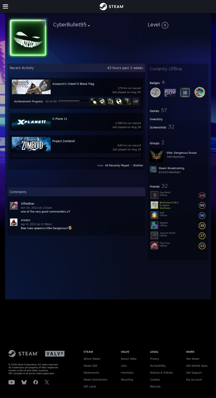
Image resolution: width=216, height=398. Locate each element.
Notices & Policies (161, 372)
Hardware (127, 372)
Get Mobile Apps (197, 365)
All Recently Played (117, 165)
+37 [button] (135, 101)
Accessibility (158, 365)
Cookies (155, 379)
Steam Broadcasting (171, 168)
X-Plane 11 (59, 118)
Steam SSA (90, 365)
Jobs (124, 365)
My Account (194, 379)
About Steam (92, 358)
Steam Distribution (95, 379)
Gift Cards (90, 386)
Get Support (194, 372)
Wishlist (138, 165)
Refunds (155, 386)
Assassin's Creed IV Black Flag (73, 83)
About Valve (128, 358)
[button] (178, 24)
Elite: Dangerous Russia (182, 152)
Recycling (127, 379)
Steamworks (91, 372)
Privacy (154, 358)
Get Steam (193, 358)
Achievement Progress (28, 101)
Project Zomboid (63, 141)
